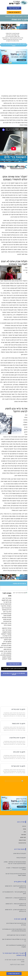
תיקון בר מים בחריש (18, 709)
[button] (4, 3)
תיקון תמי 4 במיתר (21, 857)
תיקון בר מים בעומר (18, 723)
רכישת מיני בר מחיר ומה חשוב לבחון (16, 935)
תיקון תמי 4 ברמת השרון (19, 853)
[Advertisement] (14, 79)
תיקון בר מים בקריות (18, 766)
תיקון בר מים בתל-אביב (17, 737)
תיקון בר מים (20, 16)
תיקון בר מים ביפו (19, 752)
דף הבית (26, 16)
